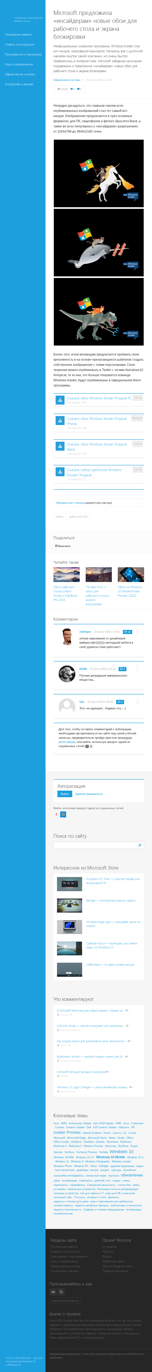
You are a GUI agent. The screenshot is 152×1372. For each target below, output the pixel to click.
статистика (124, 1184)
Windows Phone (63, 1166)
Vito (81, 701)
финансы (113, 1197)
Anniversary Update (80, 1123)
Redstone (125, 1141)
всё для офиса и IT (92, 1193)
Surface (69, 1152)
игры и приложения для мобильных (111, 1201)
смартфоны (77, 1184)
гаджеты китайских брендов (91, 1205)
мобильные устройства (81, 1189)
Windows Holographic (97, 1161)
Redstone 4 (60, 1145)
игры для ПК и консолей (120, 1193)
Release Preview (93, 1145)
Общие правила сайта (117, 1266)
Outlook (100, 1141)
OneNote (89, 1141)
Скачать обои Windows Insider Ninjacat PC (99, 398)
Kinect (107, 1132)
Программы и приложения (68, 1256)
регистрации (67, 742)
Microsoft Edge (76, 1137)
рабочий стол (78, 516)
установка (60, 1189)
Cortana (59, 1127)
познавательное (63, 1213)
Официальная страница (70, 502)
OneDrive (76, 1141)
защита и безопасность (68, 1209)
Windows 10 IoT (85, 1157)
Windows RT (81, 1166)
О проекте (109, 1247)
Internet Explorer (92, 1132)
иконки (94, 1170)
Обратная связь (113, 1261)
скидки (116, 1180)
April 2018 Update (103, 1123)
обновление (132, 1175)
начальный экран (96, 1175)
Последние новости (18, 34)
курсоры (116, 1170)
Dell (89, 1127)
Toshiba (103, 1152)
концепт (104, 1170)
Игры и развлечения (19, 64)
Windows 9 (77, 1161)
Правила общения (115, 1271)
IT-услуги (79, 1197)
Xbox (93, 1166)
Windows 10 (121, 1151)
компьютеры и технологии (126, 1205)
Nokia (112, 1137)
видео (139, 1166)
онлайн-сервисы (63, 1205)
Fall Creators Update (105, 1127)
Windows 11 (62, 1161)
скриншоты (61, 1184)
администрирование (122, 1166)
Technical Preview (86, 1152)
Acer (56, 1123)
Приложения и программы (23, 54)
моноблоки (129, 1170)
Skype (134, 1145)
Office (129, 1137)
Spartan (58, 1152)
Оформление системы (20, 74)
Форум (106, 1256)
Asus (126, 1123)
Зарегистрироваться (89, 794)
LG (124, 1132)
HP (133, 1127)
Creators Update (75, 1127)
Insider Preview (67, 1132)
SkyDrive (123, 1145)
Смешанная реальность (101, 1184)
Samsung (110, 1145)
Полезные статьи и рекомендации (117, 1189)
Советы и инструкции (19, 44)
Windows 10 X (135, 1157)
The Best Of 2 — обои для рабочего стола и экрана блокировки (97, 595)
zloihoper (85, 631)
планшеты (85, 1180)
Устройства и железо (19, 84)
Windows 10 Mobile (110, 1157)
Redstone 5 (75, 1145)
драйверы (82, 1170)
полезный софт (63, 1197)
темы (136, 1184)
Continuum (137, 1123)
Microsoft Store (97, 1137)
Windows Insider (121, 1161)
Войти (65, 794)
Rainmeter (112, 1141)
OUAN (83, 668)
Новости (108, 1251)
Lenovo (117, 1132)
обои (59, 516)
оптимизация (69, 1180)
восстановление (65, 1170)
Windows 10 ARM (64, 1157)
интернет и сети (96, 1197)
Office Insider (61, 1141)
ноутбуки (113, 1175)
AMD (64, 1123)
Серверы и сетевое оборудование (104, 1209)
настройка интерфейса (69, 1175)
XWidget (103, 1166)
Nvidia (120, 1137)
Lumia (132, 1132)
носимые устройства (66, 1193)
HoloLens (124, 1127)
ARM (118, 1123)
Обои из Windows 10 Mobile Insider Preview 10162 (130, 591)
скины (126, 1180)
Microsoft (59, 1137)
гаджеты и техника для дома (71, 1201)
